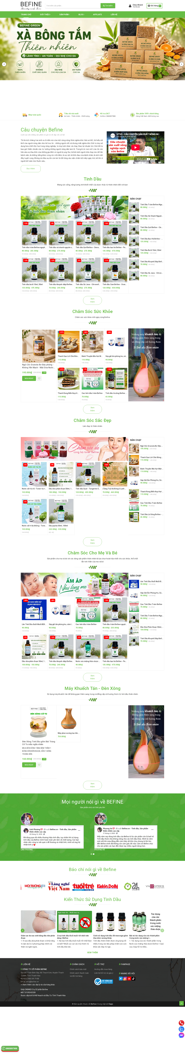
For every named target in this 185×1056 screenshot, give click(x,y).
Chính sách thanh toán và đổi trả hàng (79, 974)
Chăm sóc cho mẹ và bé (92, 553)
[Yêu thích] (39, 378)
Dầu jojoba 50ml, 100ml (58, 526)
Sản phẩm (64, 15)
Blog (81, 15)
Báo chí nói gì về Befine (92, 869)
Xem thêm (92, 300)
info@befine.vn (32, 982)
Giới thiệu (45, 15)
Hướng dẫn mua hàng (103, 969)
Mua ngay (29, 378)
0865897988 (110, 116)
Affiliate (97, 15)
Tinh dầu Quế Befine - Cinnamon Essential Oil (94, 247)
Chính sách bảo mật (78, 969)
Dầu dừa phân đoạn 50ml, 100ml (62, 489)
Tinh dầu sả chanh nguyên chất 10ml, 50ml (66, 247)
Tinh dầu (92, 179)
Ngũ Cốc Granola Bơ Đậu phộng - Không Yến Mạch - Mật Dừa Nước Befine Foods (38, 367)
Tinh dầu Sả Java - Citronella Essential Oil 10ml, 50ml (98, 284)
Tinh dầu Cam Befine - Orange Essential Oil (120, 284)
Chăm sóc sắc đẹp (92, 420)
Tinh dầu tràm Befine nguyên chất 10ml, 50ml (41, 247)
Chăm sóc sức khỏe (92, 311)
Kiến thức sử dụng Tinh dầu (92, 899)
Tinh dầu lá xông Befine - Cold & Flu (120, 393)
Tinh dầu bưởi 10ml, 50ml (32, 284)
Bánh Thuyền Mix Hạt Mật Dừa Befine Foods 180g (102, 356)
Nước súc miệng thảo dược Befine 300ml (93, 661)
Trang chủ (26, 15)
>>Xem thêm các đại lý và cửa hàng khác (38, 985)
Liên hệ (114, 15)
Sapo (111, 1004)
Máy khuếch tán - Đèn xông (92, 688)
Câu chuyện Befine (42, 130)
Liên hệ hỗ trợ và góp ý (103, 973)
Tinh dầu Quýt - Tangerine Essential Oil (92, 489)
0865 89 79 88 (33, 979)
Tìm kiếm (109, 6)
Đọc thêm (31, 169)
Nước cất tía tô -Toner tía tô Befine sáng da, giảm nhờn (45, 489)
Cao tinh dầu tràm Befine (92, 393)
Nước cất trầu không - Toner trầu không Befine (41, 526)
